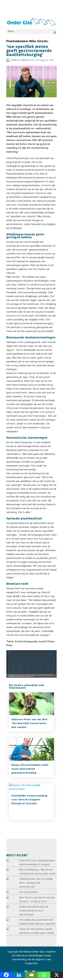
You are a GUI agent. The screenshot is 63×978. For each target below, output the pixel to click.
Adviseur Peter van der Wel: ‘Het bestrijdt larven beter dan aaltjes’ (29, 723)
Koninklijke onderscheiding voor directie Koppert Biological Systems (29, 799)
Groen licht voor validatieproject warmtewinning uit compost (37, 863)
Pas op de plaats (28, 892)
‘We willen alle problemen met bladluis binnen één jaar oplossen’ (37, 922)
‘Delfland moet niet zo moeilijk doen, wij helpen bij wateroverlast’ (36, 883)
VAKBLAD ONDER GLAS (22, 60)
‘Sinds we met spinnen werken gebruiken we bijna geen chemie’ (36, 931)
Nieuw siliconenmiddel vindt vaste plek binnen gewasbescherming (29, 769)
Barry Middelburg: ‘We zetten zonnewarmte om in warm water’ (37, 872)
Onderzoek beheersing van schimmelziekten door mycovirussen (33, 911)
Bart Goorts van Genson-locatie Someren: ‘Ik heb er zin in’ (37, 900)
